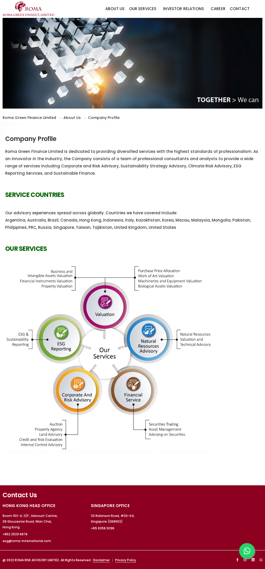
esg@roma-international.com (27, 541)
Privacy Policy (125, 560)
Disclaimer (101, 560)
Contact (239, 8)
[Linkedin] (253, 559)
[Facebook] (237, 559)
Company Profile (104, 117)
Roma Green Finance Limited (29, 117)
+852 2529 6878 (15, 534)
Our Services (143, 8)
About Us (114, 8)
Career (218, 8)
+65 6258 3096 (102, 528)
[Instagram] (245, 559)
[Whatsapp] (261, 559)
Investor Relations (183, 8)
